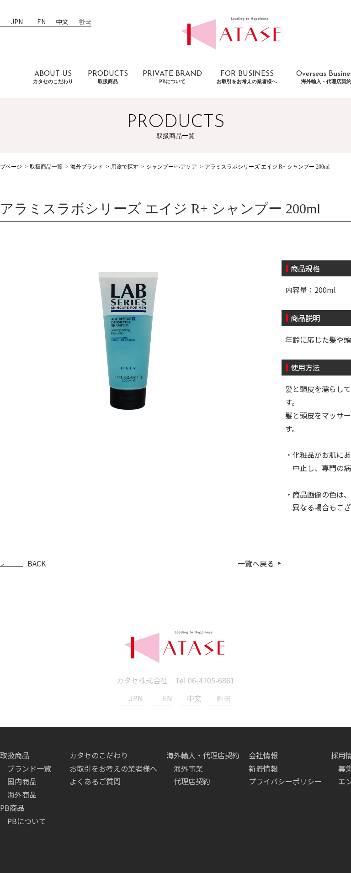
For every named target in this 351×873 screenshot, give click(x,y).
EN (41, 22)
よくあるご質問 (95, 781)
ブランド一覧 (29, 768)
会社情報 (263, 755)
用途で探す (124, 167)
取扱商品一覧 (46, 167)
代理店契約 (192, 781)
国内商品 (22, 781)
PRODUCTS (108, 77)
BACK (36, 563)
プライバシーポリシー (285, 781)
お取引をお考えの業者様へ (113, 768)
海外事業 (188, 768)
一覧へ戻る (256, 563)
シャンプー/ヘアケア (171, 167)
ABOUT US (53, 77)
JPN (17, 22)
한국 (85, 22)
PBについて (26, 820)
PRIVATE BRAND (172, 77)
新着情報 (263, 768)
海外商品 (22, 794)
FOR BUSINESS (247, 77)
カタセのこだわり (98, 755)
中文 (62, 22)
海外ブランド (86, 167)
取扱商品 (14, 755)
